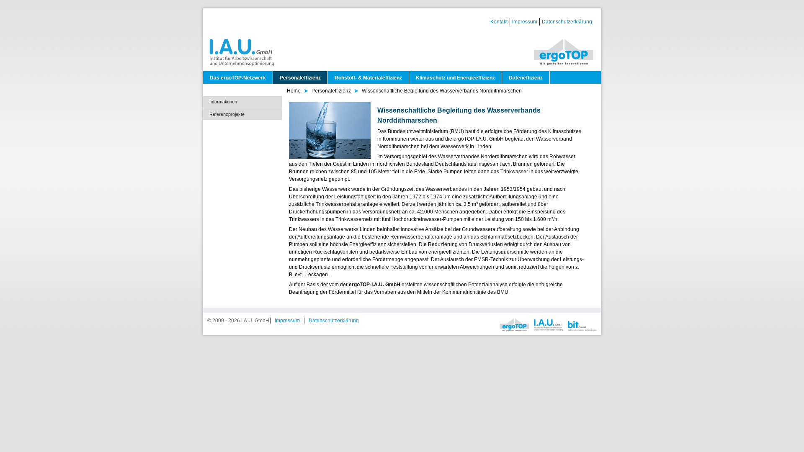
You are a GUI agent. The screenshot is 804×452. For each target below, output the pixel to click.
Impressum (524, 22)
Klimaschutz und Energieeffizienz (455, 78)
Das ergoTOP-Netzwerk (238, 78)
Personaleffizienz (300, 78)
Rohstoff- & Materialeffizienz (368, 78)
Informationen (223, 101)
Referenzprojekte (227, 114)
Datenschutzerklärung (567, 22)
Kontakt (499, 22)
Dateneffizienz (526, 78)
